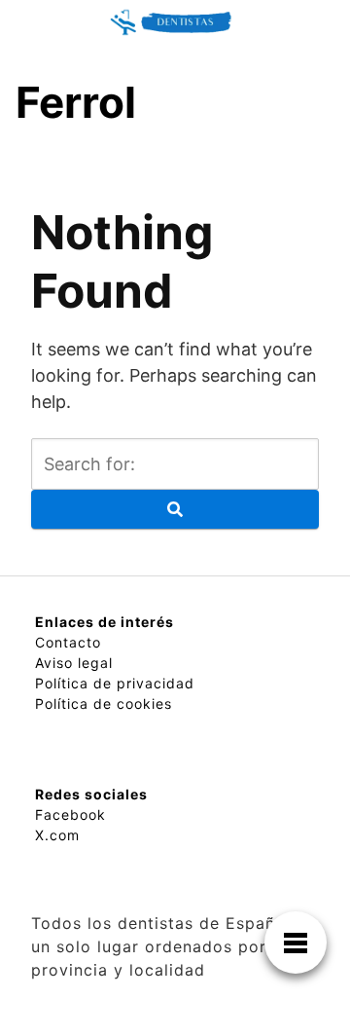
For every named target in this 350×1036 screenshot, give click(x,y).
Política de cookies (103, 703)
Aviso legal (74, 662)
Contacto (68, 642)
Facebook (70, 814)
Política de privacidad (114, 683)
